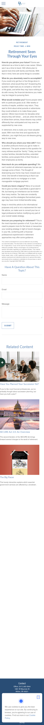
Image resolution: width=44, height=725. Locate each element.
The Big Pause (7, 477)
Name (4, 275)
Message (5, 303)
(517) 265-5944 (25, 686)
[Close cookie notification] (38, 697)
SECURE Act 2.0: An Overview (15, 432)
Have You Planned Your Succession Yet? (19, 384)
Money (22, 722)
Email (4, 289)
